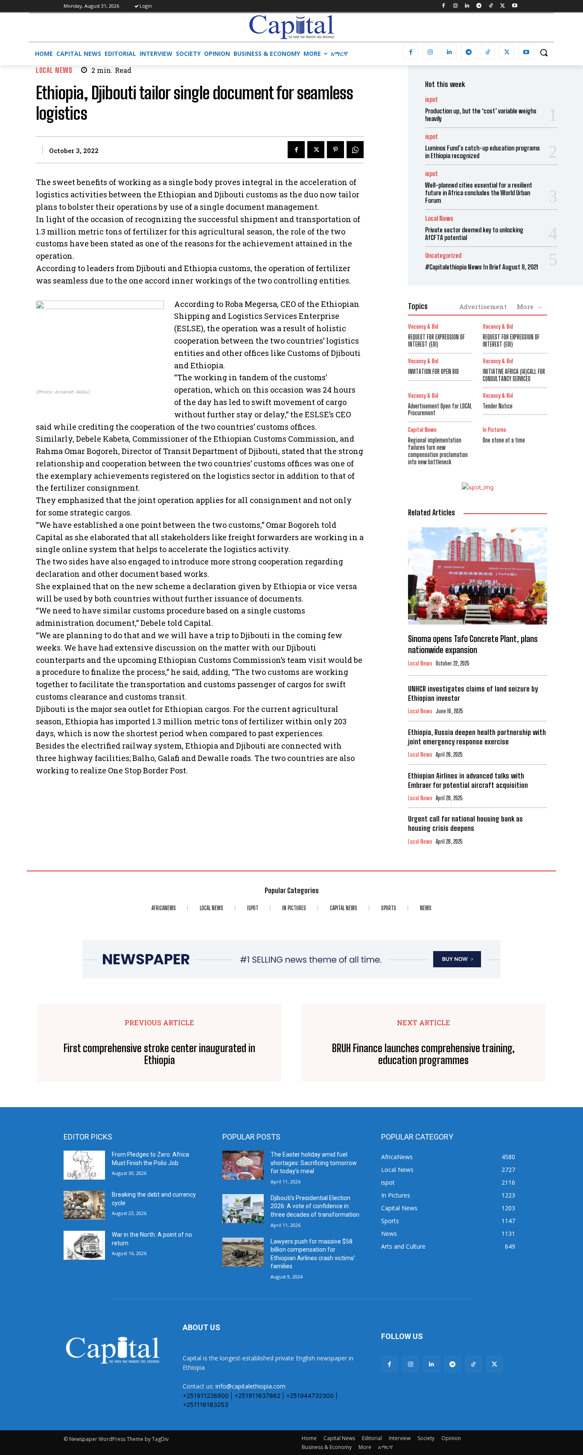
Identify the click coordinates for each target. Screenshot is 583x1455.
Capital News (422, 430)
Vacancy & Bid (423, 327)
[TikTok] (491, 6)
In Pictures (494, 430)
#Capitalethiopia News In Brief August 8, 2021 (481, 267)
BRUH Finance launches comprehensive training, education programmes (423, 1054)
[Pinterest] (335, 149)
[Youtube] (514, 6)
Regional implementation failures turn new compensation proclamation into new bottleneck (438, 451)
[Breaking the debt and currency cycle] (84, 1205)
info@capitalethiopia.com (251, 1386)
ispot (431, 99)
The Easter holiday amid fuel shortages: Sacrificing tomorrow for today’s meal (314, 1162)
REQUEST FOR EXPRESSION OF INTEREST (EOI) (436, 340)
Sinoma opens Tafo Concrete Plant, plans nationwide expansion (473, 644)
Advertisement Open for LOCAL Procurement (440, 409)
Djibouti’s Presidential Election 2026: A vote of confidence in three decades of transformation (315, 1206)
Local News (54, 70)
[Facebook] (443, 6)
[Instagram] (455, 6)
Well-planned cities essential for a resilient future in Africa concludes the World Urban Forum (478, 192)
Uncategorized (443, 255)
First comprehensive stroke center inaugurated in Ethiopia (159, 1054)
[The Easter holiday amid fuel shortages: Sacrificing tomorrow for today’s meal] (243, 1165)
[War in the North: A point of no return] (84, 1245)
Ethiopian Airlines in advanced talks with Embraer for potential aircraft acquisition (468, 780)
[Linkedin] (467, 6)
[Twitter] (502, 6)
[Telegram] (479, 6)
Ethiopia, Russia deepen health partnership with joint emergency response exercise (477, 737)
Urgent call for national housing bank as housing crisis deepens (465, 823)
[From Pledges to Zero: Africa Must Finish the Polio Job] (84, 1165)
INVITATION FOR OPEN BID (433, 371)
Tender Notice (498, 406)
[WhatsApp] (355, 149)
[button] (543, 52)
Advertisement (483, 306)
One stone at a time (504, 440)
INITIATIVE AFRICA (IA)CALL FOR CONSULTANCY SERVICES (514, 375)
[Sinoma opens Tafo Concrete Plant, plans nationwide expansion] (477, 576)
